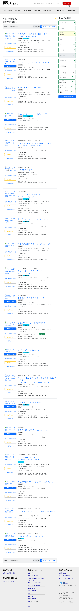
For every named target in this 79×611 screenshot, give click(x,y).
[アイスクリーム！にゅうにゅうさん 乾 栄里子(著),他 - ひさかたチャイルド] (10, 36)
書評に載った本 (61, 10)
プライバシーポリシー (64, 575)
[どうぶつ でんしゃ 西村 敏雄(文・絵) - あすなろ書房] (10, 324)
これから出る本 (27, 10)
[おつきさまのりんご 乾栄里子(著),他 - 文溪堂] (10, 245)
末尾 (53, 26)
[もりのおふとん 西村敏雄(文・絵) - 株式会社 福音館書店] (10, 535)
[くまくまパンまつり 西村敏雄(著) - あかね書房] (10, 220)
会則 (29, 601)
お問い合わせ (62, 573)
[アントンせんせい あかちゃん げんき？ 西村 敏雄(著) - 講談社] (10, 143)
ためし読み (11, 66)
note (66, 583)
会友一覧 (30, 596)
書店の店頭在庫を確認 (10, 43)
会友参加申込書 (32, 598)
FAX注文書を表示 (10, 51)
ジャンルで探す (8, 10)
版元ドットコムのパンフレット (36, 582)
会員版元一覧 (71, 10)
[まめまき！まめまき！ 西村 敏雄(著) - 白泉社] (10, 296)
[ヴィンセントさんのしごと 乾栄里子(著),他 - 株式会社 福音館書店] (10, 270)
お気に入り (11, 47)
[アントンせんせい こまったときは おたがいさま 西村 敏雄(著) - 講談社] (10, 377)
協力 (29, 606)
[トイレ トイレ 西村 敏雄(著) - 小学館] (10, 402)
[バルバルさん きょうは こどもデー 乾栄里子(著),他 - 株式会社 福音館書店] (10, 457)
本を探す (67, 3)
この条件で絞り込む (67, 97)
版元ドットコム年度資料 (34, 585)
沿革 (29, 604)
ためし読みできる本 (49, 10)
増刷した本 (37, 10)
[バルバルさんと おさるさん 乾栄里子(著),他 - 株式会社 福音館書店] (10, 194)
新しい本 (17, 10)
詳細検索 (68, 6)
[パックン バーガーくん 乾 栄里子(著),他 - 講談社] (10, 510)
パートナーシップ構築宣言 (66, 578)
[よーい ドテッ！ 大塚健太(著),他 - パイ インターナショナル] (10, 89)
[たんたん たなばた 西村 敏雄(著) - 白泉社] (10, 61)
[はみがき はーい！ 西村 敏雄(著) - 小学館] (10, 115)
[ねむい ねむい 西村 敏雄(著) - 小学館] (10, 350)
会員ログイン (31, 573)
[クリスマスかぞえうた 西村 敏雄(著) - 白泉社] (10, 483)
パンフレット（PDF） (8, 581)
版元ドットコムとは (33, 575)
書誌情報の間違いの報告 (9, 573)
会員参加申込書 (32, 590)
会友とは (30, 593)
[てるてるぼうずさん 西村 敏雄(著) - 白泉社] (10, 429)
